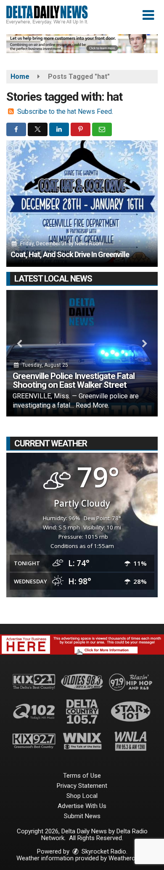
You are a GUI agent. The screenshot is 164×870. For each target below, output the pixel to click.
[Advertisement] (82, 43)
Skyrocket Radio (103, 851)
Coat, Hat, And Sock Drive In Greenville (70, 254)
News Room (89, 244)
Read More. (92, 405)
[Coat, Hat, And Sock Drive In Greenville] (82, 203)
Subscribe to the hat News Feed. (65, 111)
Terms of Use (82, 775)
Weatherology (127, 858)
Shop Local (82, 796)
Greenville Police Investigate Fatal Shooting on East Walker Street (74, 380)
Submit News (82, 816)
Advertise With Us (82, 806)
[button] (148, 15)
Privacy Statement (82, 785)
